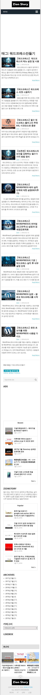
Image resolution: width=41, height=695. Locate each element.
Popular (20, 506)
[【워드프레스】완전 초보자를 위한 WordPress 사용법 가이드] (8, 332)
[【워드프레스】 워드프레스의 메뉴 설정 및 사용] (8, 62)
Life (23, 692)
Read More (35, 80)
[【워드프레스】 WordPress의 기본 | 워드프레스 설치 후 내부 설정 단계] (8, 261)
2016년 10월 (9, 587)
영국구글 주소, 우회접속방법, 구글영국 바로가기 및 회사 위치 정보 (24, 559)
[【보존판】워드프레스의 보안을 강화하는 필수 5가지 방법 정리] (8, 155)
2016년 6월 (9, 600)
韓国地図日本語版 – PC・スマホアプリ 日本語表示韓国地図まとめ (24, 462)
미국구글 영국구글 (11, 371)
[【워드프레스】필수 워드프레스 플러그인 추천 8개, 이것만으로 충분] (8, 124)
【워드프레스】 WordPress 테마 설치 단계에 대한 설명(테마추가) (27, 188)
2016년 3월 (9, 609)
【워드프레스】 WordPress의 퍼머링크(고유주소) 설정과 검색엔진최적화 (26, 225)
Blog (12, 692)
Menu (5, 12)
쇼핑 (29, 692)
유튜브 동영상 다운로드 (11, 373)
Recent (20, 423)
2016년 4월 (9, 606)
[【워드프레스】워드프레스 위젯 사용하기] (8, 93)
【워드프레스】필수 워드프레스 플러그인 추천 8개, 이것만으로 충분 (27, 123)
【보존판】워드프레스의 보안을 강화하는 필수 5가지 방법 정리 (27, 154)
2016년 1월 (9, 615)
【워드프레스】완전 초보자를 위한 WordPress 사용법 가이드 (27, 332)
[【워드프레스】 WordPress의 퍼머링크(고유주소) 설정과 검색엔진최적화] (8, 225)
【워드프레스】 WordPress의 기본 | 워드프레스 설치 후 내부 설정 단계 (27, 261)
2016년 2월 (9, 612)
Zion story (27, 687)
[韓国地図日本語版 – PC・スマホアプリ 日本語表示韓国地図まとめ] (33, 657)
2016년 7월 (9, 597)
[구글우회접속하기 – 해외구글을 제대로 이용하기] (8, 657)
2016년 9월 (9, 590)
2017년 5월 (9, 578)
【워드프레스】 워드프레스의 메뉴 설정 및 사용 (27, 59)
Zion (17, 64)
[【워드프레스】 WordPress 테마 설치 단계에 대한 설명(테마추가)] (8, 188)
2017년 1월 (9, 581)
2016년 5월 (9, 603)
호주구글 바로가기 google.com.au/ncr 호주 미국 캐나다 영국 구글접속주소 (24, 513)
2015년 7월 (9, 618)
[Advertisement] (20, 31)
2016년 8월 (9, 594)
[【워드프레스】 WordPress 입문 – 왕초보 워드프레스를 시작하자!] (8, 295)
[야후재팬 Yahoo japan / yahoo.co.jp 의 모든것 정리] (20, 657)
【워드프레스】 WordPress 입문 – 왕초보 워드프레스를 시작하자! (27, 295)
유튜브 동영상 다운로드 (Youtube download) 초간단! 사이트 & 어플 (24, 546)
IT (18, 692)
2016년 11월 (9, 584)
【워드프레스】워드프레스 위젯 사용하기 (27, 90)
